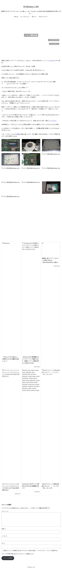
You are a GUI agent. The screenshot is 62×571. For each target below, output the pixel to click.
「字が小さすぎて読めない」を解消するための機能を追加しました (10, 359)
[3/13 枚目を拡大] (58, 141)
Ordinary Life (31, 6)
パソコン (51, 60)
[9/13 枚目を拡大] (58, 169)
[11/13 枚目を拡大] (38, 183)
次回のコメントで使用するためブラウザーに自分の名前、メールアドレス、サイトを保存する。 (31, 550)
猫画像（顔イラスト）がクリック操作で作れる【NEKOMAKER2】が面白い (50, 260)
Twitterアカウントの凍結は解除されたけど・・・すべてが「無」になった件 (50, 486)
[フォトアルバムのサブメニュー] (29, 16)
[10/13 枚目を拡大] (18, 183)
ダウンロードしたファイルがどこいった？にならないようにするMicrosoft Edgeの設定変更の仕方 (10, 487)
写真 (18, 134)
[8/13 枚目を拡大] (38, 169)
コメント (5, 511)
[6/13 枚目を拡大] (58, 155)
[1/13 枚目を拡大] (18, 141)
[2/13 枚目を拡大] (38, 141)
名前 (4, 529)
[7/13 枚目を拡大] (18, 169)
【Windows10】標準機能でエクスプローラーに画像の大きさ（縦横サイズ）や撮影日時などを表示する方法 (30, 360)
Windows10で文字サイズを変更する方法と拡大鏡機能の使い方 (30, 486)
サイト (3, 543)
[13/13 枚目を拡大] (58, 197)
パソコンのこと (54, 44)
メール (4, 536)
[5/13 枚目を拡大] (38, 155)
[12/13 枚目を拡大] (58, 183)
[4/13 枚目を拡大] (18, 155)
